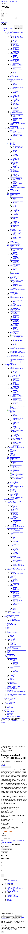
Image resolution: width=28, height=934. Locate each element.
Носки (14, 347)
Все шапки (15, 558)
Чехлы (11, 621)
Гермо (11, 636)
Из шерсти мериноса (18, 37)
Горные (14, 660)
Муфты (14, 186)
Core (14, 199)
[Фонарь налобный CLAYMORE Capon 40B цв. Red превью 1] (14, 747)
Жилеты (12, 138)
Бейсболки (15, 236)
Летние (11, 668)
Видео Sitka (9, 714)
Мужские (12, 679)
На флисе (15, 48)
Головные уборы (17, 67)
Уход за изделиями (11, 894)
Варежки (15, 604)
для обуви (9, 701)
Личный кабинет (5, 22)
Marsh (11, 195)
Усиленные (15, 57)
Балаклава (15, 284)
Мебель (8, 627)
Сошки (8, 652)
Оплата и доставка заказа (13, 887)
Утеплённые (16, 554)
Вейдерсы (12, 229)
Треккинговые (16, 666)
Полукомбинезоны (14, 60)
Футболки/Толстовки (15, 375)
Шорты (14, 516)
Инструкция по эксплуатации (8, 831)
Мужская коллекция (9, 30)
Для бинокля (16, 122)
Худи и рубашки (14, 111)
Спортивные (16, 308)
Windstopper (16, 45)
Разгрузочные (16, 99)
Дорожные (12, 635)
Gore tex (15, 44)
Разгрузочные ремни (15, 620)
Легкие (14, 56)
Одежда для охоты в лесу (13, 615)
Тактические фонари (12, 696)
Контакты (9, 900)
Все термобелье (16, 530)
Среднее (15, 40)
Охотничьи (12, 634)
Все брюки (15, 514)
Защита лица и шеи (17, 69)
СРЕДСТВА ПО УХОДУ (10, 698)
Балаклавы (15, 182)
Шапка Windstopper (17, 560)
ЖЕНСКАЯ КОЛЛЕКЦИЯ (10, 364)
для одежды (10, 699)
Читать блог (10, 713)
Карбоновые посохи (12, 624)
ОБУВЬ (5, 656)
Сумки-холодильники (15, 646)
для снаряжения (11, 702)
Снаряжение (10, 707)
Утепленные (16, 47)
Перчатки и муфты (17, 135)
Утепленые (15, 214)
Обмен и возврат (11, 895)
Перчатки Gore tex (17, 564)
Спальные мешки (14, 126)
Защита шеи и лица (17, 479)
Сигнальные (16, 321)
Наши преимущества (12, 880)
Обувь (8, 705)
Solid (11, 296)
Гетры (14, 72)
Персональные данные (12, 891)
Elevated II (12, 144)
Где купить (6, 709)
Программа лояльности (12, 896)
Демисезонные (13, 659)
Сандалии (9, 680)
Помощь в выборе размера (13, 886)
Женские (12, 675)
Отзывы (3, 765)
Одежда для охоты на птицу (14, 613)
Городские (15, 662)
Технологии (10, 883)
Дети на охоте (13, 77)
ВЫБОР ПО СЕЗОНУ (9, 500)
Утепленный (16, 52)
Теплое (14, 41)
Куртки (11, 139)
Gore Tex (15, 379)
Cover (11, 130)
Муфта (14, 608)
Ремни (14, 344)
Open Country (13, 35)
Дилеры (9, 899)
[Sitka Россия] (2, 925)
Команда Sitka (10, 711)
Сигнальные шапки (18, 340)
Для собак (9, 623)
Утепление (12, 533)
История (9, 881)
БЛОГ (5, 710)
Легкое (14, 39)
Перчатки (15, 71)
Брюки (11, 451)
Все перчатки (16, 562)
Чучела (8, 651)
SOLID (11, 485)
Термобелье (12, 140)
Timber (11, 246)
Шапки (14, 68)
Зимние (11, 667)
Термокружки (10, 647)
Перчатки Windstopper (18, 565)
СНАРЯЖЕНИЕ (8, 616)
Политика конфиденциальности (15, 888)
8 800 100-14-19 (13, 1)
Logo (14, 307)
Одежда (9, 706)
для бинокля (16, 445)
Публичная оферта (11, 890)
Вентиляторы (10, 690)
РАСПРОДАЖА (14, 76)
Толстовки (12, 142)
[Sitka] (5, 9)
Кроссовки (15, 663)
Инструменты (10, 654)
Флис (11, 534)
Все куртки (15, 509)
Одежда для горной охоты (13, 612)
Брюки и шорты (14, 512)
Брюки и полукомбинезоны (17, 136)
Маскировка (10, 625)
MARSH (12, 459)
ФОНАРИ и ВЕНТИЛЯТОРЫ (11, 688)
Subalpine (12, 80)
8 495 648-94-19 (5, 1)
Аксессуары (13, 131)
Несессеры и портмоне (12, 629)
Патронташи (13, 619)
